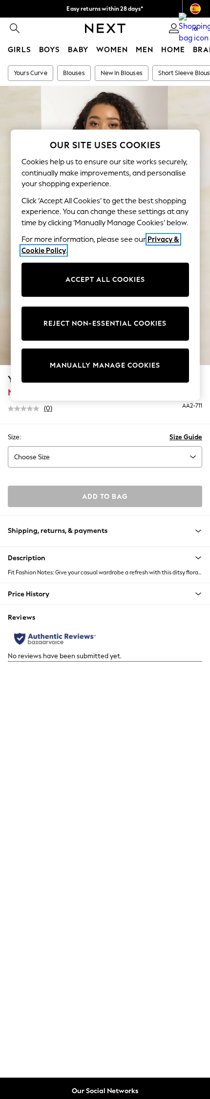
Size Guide (185, 437)
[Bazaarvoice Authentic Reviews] (55, 638)
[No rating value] (26, 408)
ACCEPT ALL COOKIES (105, 279)
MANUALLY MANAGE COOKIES (105, 365)
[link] (14, 28)
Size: (14, 437)
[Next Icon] (105, 28)
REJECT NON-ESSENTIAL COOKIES (105, 323)
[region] (105, 265)
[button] (105, 558)
